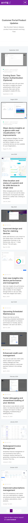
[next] (20, 510)
